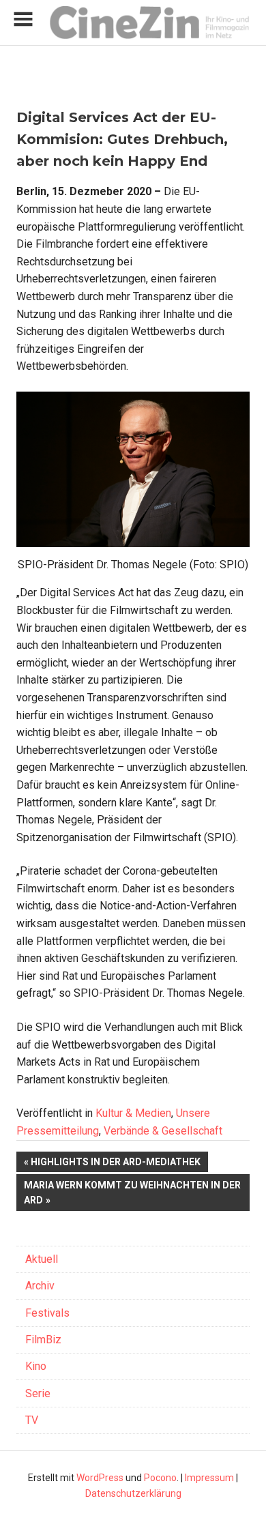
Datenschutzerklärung (133, 1493)
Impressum (209, 1477)
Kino (35, 1366)
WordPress (99, 1477)
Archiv (40, 1285)
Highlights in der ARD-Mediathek (116, 1164)
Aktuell (41, 1259)
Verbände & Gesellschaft (163, 1130)
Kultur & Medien (133, 1113)
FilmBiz (43, 1339)
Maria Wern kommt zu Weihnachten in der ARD (132, 1192)
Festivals (47, 1312)
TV (31, 1420)
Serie (37, 1393)
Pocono (160, 1477)
